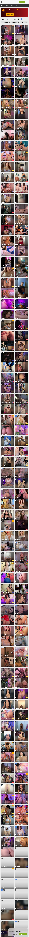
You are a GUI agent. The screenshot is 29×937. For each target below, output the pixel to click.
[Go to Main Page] (8, 2)
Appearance (7, 22)
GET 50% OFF (10, 14)
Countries (16, 22)
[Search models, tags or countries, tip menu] (27, 5)
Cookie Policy (18, 931)
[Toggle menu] (1, 2)
